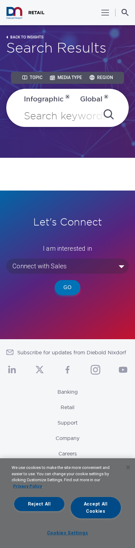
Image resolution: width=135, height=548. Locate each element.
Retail (67, 407)
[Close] (128, 467)
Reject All (39, 504)
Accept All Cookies (96, 507)
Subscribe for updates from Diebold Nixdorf (71, 352)
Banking (67, 392)
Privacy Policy (27, 486)
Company (67, 438)
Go (67, 287)
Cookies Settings (67, 533)
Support (67, 423)
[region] (67, 503)
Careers (67, 453)
